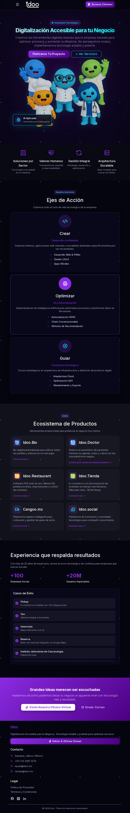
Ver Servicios (88, 54)
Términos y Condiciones (23, 791)
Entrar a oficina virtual (66, 741)
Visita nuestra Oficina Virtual (50, 707)
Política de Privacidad (22, 787)
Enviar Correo (95, 707)
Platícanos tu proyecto (49, 54)
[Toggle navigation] (17, 4)
